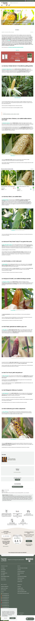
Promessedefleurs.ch (5, 607)
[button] (2, 5)
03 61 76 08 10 (7, 536)
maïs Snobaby (5, 264)
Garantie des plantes (21, 571)
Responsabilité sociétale (5, 576)
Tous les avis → (17, 543)
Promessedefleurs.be (5, 605)
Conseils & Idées (20, 588)
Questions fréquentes (4, 586)
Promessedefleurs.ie (5, 593)
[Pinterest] (30, 559)
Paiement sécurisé (21, 573)
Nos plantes (3, 571)
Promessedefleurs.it (5, 598)
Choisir (9, 457)
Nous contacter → (6, 546)
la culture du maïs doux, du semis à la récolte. (15, 47)
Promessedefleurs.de (5, 595)
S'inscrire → (29, 541)
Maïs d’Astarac (13, 155)
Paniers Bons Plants (21, 578)
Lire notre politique (5, 615)
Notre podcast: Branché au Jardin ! (23, 593)
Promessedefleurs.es (5, 597)
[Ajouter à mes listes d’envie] (15, 171)
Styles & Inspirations (21, 589)
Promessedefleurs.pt (5, 602)
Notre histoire (3, 569)
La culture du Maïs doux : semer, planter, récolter (11, 114)
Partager (18, 479)
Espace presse (3, 579)
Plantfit (19, 574)
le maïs (9, 40)
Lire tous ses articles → (17, 472)
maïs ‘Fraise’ (5, 329)
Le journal (19, 586)
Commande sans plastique (22, 576)
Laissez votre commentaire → (17, 486)
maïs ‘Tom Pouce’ (6, 375)
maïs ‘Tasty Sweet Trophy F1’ (7, 244)
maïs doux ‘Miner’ (5, 199)
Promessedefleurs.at (5, 600)
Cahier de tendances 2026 (22, 591)
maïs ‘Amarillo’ (13, 310)
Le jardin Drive (20, 581)
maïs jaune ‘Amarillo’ (6, 281)
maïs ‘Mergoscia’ (5, 393)
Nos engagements (4, 573)
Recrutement (3, 578)
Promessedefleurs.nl (5, 603)
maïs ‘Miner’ (13, 230)
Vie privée (21, 614)
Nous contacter (3, 589)
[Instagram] (26, 559)
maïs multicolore (5, 411)
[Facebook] (28, 559)
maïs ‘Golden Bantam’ (18, 97)
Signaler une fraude (4, 588)
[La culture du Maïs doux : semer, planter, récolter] (4, 459)
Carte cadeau (20, 579)
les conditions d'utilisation (29, 545)
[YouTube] (32, 559)
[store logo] (5, 3)
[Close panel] (16, 608)
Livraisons (19, 569)
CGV (18, 614)
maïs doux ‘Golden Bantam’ (7, 69)
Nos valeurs (3, 574)
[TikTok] (29, 561)
